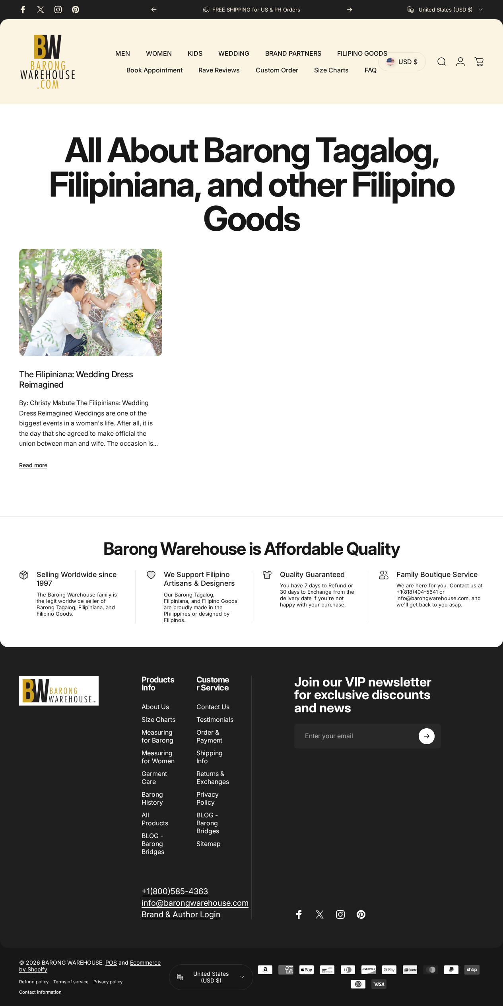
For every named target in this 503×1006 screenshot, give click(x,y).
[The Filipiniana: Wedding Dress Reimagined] (90, 302)
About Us (155, 707)
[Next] (349, 9)
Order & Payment (209, 736)
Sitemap (208, 844)
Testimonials (214, 719)
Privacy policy (107, 982)
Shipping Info (209, 757)
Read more (33, 465)
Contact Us (212, 707)
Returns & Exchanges (212, 778)
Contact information (40, 992)
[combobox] (446, 9)
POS (111, 962)
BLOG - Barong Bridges (153, 844)
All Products (155, 819)
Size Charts (158, 719)
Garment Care (154, 778)
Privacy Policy (207, 798)
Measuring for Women (158, 757)
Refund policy (34, 982)
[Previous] (154, 9)
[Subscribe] (427, 736)
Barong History (152, 798)
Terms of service (71, 982)
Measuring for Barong (157, 736)
